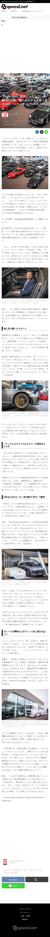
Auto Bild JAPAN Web (16, 114)
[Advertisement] (25, 47)
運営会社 (25, 919)
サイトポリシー (25, 912)
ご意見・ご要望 (25, 916)
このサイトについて (25, 909)
